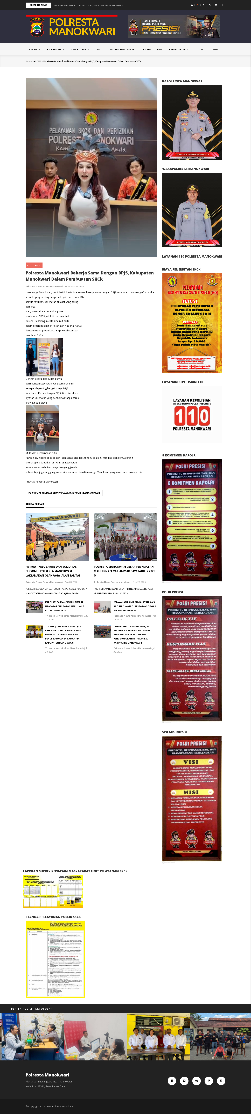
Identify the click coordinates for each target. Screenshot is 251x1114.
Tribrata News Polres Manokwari (44, 286)
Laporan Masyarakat (122, 49)
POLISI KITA (40, 61)
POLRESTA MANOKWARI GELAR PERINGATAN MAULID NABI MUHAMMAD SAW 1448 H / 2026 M (124, 571)
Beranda (34, 49)
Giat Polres (79, 49)
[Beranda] (71, 26)
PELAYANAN (54, 49)
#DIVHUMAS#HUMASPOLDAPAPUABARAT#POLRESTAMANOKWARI (64, 492)
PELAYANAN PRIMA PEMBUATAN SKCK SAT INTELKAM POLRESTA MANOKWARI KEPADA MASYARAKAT (135, 606)
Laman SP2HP (177, 49)
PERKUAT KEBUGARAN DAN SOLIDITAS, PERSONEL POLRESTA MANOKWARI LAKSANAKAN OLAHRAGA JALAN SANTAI (53, 571)
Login (199, 49)
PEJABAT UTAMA (153, 49)
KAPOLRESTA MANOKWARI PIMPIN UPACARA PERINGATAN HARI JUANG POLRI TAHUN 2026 (64, 606)
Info (99, 49)
